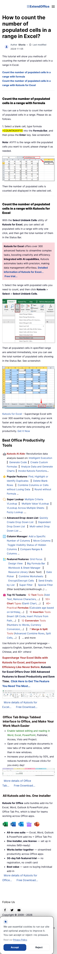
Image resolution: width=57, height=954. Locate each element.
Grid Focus (36, 559)
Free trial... (11, 276)
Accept (15, 947)
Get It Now (23, 431)
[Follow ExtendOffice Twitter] (12, 910)
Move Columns (41, 540)
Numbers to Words (18, 624)
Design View (15, 563)
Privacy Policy (20, 939)
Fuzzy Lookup (15, 512)
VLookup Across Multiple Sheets (25, 507)
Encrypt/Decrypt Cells (21, 580)
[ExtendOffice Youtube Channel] (19, 910)
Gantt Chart (29, 603)
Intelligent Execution (40, 457)
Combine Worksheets (31, 576)
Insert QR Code (16, 616)
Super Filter (26, 584)
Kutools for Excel (12, 413)
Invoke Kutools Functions (32, 470)
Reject (39, 947)
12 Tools (35, 594)
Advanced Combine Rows (29, 633)
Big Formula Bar (36, 563)
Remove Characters (24, 599)
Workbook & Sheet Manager (24, 567)
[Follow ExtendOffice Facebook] (5, 910)
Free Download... (26, 707)
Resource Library (18, 572)
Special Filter (45, 584)
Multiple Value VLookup (35, 503)
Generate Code (18, 462)
